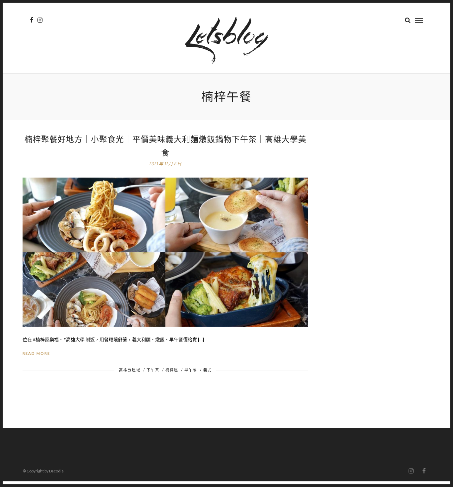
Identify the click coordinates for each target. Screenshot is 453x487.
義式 (207, 370)
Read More (36, 353)
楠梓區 (171, 370)
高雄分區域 (130, 370)
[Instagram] (39, 20)
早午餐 (190, 370)
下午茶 (153, 370)
